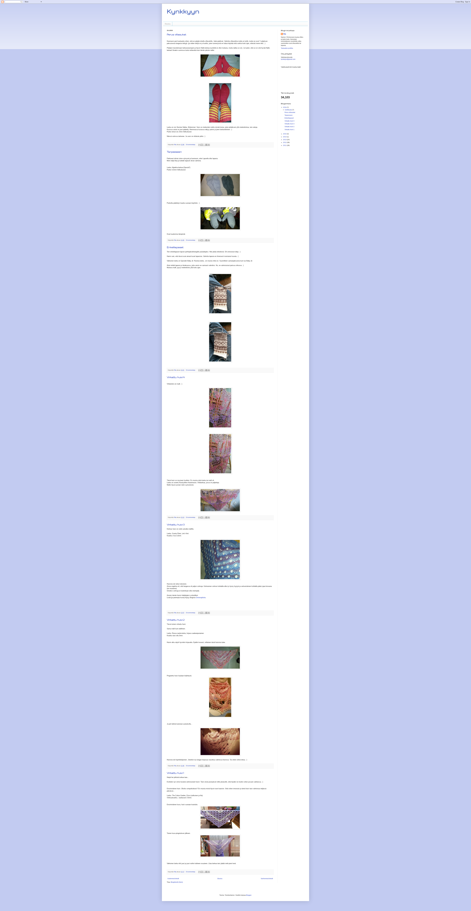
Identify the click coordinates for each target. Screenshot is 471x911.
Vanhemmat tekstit (267, 878)
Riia (284, 34)
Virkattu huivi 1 (175, 773)
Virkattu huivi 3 (175, 524)
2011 (285, 145)
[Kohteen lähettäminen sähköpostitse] (199, 145)
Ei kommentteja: (191, 144)
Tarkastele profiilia (287, 48)
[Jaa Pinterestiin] (209, 145)
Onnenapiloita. (201, 597)
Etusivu (167, 24)
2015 (285, 134)
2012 (285, 142)
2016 (285, 107)
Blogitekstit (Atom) (177, 882)
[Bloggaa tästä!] (202, 145)
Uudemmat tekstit (173, 878)
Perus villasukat (176, 34)
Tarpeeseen (174, 151)
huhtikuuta (288, 110)
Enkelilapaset (175, 247)
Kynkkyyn (183, 11)
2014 (285, 137)
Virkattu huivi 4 (176, 377)
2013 (285, 140)
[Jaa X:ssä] (204, 145)
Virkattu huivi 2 (175, 619)
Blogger (248, 895)
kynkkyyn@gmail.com (288, 59)
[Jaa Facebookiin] (206, 145)
